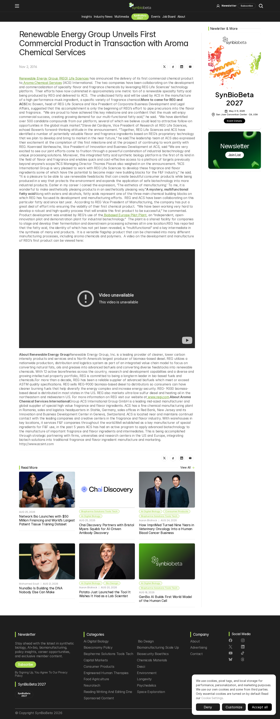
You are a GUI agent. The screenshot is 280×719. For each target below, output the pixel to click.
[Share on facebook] (173, 66)
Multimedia (122, 16)
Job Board (168, 16)
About (181, 16)
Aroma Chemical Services (42, 83)
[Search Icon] (261, 6)
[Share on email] (190, 66)
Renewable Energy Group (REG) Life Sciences (54, 78)
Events (155, 16)
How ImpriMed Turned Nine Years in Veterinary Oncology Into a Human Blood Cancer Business (167, 529)
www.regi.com (158, 397)
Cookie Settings (212, 698)
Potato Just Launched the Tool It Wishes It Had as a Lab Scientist (105, 594)
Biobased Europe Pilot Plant (125, 215)
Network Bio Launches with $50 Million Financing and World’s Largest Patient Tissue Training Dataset (47, 520)
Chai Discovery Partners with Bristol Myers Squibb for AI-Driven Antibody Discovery (107, 529)
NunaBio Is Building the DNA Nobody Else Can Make (41, 590)
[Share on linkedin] (181, 66)
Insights (87, 16)
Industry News (103, 16)
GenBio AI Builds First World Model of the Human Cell (166, 599)
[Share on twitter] (164, 66)
